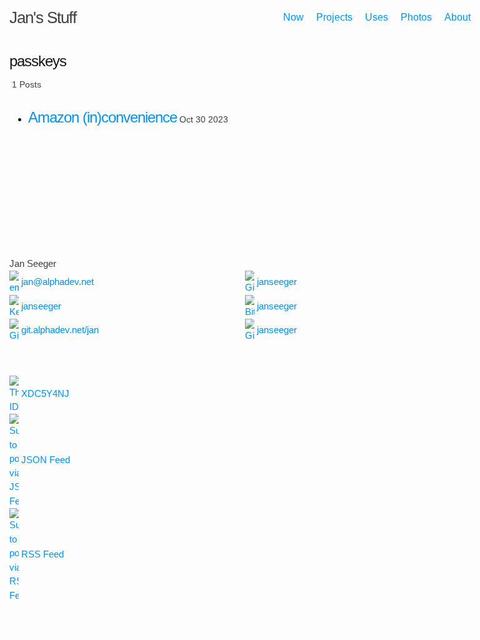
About (457, 17)
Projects (334, 17)
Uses (376, 17)
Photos (416, 17)
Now (293, 17)
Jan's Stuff (42, 17)
